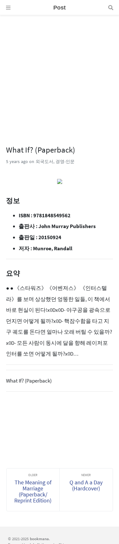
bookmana (39, 538)
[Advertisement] (59, 74)
